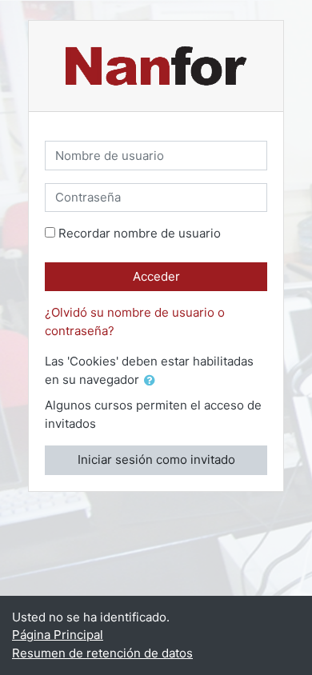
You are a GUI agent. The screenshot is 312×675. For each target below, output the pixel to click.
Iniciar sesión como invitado (156, 459)
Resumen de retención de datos (102, 653)
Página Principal (57, 634)
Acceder (156, 276)
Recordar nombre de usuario (139, 233)
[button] (152, 381)
